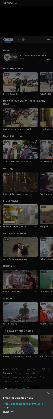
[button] (48, 393)
